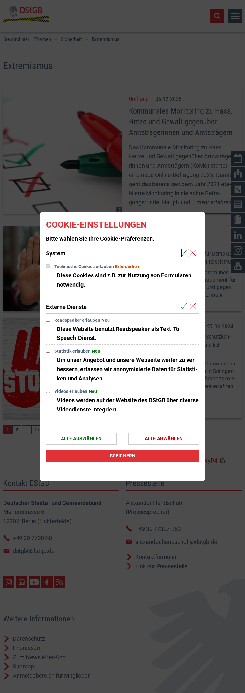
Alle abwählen (164, 438)
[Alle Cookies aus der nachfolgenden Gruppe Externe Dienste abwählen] (194, 307)
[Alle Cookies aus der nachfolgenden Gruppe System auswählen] (185, 253)
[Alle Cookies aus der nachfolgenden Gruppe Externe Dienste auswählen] (185, 307)
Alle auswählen (81, 438)
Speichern (123, 456)
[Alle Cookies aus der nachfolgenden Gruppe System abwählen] (194, 253)
